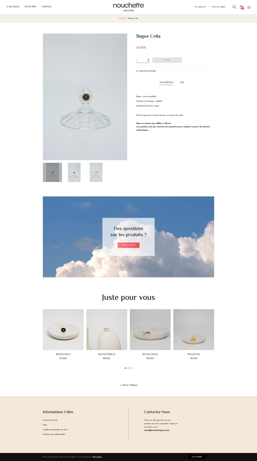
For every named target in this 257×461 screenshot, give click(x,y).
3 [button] (131, 368)
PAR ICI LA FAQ (128, 245)
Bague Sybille (106, 354)
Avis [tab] (182, 82)
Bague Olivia (150, 354)
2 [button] (128, 368)
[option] (63, 339)
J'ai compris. (197, 457)
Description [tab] (166, 82)
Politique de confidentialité (54, 434)
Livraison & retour (50, 420)
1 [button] (125, 368)
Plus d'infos (97, 457)
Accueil (122, 18)
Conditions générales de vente (55, 430)
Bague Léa (194, 354)
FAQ (45, 425)
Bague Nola (63, 354)
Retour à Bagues (130, 385)
